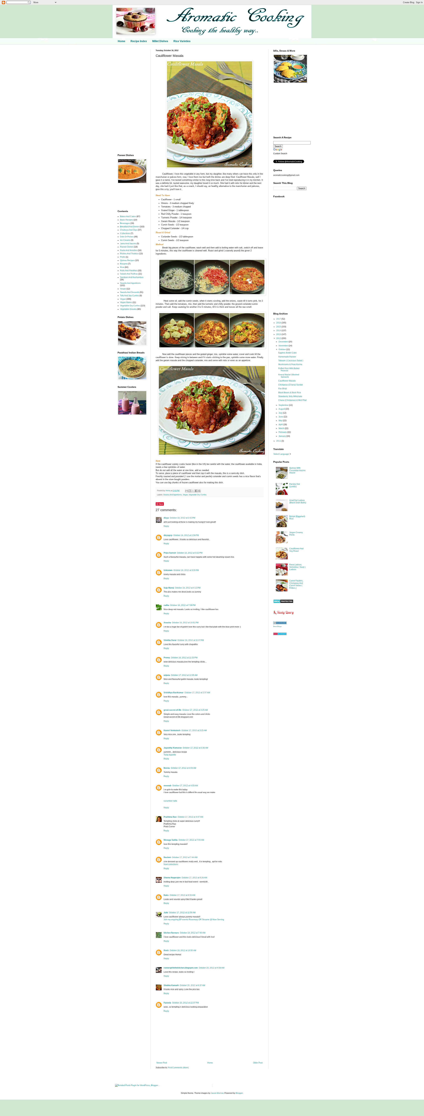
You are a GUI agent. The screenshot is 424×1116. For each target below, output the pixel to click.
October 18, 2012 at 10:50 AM (183, 950)
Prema (167, 657)
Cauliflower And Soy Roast (296, 549)
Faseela (167, 1003)
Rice (122, 267)
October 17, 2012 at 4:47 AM (190, 817)
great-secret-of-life (172, 710)
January (282, 436)
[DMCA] (283, 602)
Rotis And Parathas (128, 270)
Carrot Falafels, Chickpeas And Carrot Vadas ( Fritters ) (296, 584)
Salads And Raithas (129, 274)
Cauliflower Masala (287, 381)
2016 (278, 323)
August (282, 409)
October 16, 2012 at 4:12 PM (187, 588)
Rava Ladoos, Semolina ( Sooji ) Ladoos (297, 567)
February (283, 432)
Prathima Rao (170, 817)
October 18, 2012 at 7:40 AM (192, 933)
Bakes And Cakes (128, 216)
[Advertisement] (132, 99)
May (281, 420)
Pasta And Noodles (128, 250)
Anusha (167, 622)
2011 (278, 441)
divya (166, 518)
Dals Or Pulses (126, 237)
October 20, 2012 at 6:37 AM (192, 985)
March (282, 428)
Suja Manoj (169, 588)
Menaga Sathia (171, 840)
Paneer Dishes (126, 247)
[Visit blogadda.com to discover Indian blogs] (280, 634)
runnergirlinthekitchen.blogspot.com (181, 968)
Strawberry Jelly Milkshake (290, 396)
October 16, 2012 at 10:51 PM (185, 622)
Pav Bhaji (282, 388)
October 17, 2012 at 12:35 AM (184, 675)
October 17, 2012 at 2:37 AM (197, 692)
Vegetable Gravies (128, 309)
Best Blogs (277, 626)
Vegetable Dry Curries (198, 495)
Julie (166, 912)
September (284, 405)
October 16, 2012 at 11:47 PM (190, 640)
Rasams (124, 264)
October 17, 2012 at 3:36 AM (195, 748)
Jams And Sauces (128, 243)
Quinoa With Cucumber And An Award (297, 470)
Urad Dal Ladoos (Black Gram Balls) (297, 501)
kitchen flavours (171, 933)
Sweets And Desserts (129, 292)
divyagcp (168, 535)
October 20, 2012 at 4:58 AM (211, 968)
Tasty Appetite (170, 755)
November (284, 345)
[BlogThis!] (189, 491)
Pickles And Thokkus (129, 253)
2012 (278, 338)
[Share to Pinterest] (199, 491)
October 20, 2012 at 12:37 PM (185, 1003)
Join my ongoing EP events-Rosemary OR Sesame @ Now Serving (194, 919)
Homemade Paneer (287, 357)
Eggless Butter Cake (287, 353)
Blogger (239, 1093)
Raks (166, 895)
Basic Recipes (126, 220)
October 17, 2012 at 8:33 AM (182, 895)
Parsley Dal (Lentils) (294, 485)
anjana (167, 675)
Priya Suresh (170, 553)
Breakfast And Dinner (129, 226)
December (284, 342)
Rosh (166, 950)
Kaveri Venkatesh (172, 730)
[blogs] (280, 623)
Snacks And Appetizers (172, 495)
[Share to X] (193, 491)
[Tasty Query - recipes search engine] (283, 615)
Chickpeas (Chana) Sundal (290, 385)
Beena (167, 768)
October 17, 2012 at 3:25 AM (195, 710)
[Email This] (186, 491)
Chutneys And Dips (128, 230)
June (281, 417)
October (282, 349)
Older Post (258, 1063)
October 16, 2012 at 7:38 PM (183, 605)
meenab (167, 785)
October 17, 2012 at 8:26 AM (194, 877)
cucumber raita (170, 801)
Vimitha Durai (170, 640)
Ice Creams (125, 240)
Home (121, 41)
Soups (123, 289)
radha (166, 605)
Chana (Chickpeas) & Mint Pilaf (292, 400)
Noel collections (171, 864)
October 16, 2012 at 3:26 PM (186, 570)
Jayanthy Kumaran (173, 748)
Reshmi (167, 857)
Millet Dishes (160, 41)
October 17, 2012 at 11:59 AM (182, 912)
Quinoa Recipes (127, 260)
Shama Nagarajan (172, 877)
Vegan (185, 495)
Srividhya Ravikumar (174, 692)
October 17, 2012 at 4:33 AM (185, 785)
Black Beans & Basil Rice (289, 392)
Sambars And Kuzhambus (131, 277)
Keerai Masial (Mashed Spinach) (288, 375)
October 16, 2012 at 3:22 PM (189, 553)
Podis (122, 257)
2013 (278, 334)
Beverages (125, 223)
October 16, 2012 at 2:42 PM (182, 518)
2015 (278, 327)
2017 (278, 319)
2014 (278, 330)
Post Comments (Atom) (178, 1067)
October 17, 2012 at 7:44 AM (184, 857)
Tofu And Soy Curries (129, 295)
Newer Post (162, 1063)
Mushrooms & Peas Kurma (290, 364)
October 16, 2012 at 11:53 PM (184, 657)
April (281, 424)
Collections (125, 233)
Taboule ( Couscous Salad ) (290, 360)
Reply (166, 526)
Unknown (168, 570)
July (281, 413)
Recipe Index (139, 41)
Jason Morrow (217, 1093)
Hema (168, 491)
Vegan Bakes (126, 302)
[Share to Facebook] (196, 491)
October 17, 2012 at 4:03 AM (183, 768)
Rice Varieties (181, 41)
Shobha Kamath (171, 985)
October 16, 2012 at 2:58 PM (186, 535)
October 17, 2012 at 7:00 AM (191, 840)
